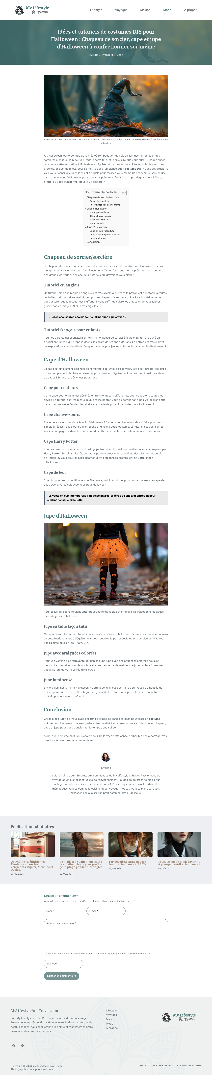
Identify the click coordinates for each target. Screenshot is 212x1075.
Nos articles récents (189, 1065)
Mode (167, 10)
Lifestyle (96, 10)
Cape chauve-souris (100, 216)
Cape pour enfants (99, 212)
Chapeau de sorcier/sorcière (102, 197)
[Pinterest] (22, 1046)
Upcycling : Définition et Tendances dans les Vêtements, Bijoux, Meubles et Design (32, 865)
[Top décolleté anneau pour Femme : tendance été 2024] (130, 844)
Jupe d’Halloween (96, 227)
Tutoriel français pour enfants (105, 204)
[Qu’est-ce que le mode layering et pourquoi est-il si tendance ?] (180, 844)
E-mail (93, 910)
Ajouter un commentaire (61, 923)
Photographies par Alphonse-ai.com (32, 1069)
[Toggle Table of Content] (122, 192)
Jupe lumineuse (98, 238)
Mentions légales (163, 1065)
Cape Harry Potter (99, 219)
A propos (190, 10)
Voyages (121, 10)
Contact (144, 1065)
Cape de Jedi (97, 223)
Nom (50, 910)
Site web (51, 963)
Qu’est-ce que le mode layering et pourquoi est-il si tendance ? (179, 863)
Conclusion (93, 241)
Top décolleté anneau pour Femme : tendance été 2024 (127, 863)
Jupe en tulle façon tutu (102, 231)
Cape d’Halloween (96, 208)
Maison (145, 10)
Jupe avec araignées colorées (105, 234)
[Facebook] (14, 1046)
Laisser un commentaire (61, 975)
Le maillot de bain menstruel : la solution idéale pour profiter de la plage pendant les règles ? (81, 865)
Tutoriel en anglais (99, 201)
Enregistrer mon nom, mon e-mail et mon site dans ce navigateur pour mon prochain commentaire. (99, 953)
